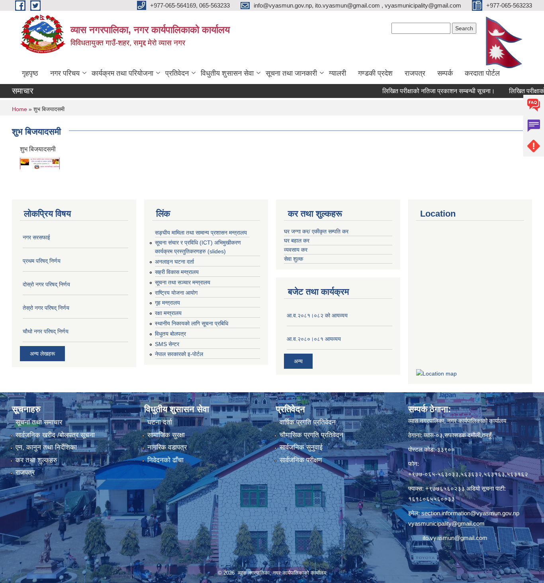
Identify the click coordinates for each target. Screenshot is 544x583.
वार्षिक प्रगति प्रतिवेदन (308, 422)
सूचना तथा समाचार (39, 422)
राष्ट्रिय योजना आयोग (176, 293)
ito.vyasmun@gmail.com (455, 537)
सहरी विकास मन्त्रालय (177, 272)
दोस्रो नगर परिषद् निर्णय (46, 284)
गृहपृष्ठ (30, 73)
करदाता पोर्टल (482, 73)
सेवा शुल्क (293, 259)
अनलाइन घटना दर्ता (174, 261)
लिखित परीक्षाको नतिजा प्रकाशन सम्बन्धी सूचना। (425, 91)
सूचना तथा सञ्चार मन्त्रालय (182, 282)
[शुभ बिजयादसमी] (40, 162)
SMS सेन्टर (167, 344)
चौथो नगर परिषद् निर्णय (45, 331)
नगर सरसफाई (36, 237)
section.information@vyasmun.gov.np (470, 513)
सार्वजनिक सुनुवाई (301, 447)
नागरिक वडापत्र (167, 447)
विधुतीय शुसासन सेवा (227, 73)
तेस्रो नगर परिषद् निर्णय (46, 308)
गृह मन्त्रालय (167, 302)
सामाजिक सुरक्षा (166, 435)
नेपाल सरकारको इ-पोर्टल (179, 354)
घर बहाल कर (296, 240)
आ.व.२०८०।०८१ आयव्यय (314, 339)
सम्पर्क (445, 73)
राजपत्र (415, 73)
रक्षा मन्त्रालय (168, 313)
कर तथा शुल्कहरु (36, 460)
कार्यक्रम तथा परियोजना (122, 73)
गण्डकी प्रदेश (375, 73)
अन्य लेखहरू (42, 353)
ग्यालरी (337, 73)
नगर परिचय (65, 73)
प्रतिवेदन (177, 73)
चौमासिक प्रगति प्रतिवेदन (311, 435)
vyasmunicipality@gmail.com (446, 523)
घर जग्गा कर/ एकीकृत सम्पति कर (316, 231)
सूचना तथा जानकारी (291, 73)
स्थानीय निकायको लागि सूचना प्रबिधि (191, 323)
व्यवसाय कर (295, 250)
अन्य (298, 361)
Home (19, 109)
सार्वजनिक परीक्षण (301, 460)
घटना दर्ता (159, 422)
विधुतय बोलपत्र (170, 334)
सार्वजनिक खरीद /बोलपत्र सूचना (55, 435)
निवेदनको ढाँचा (165, 460)
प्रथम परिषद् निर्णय (42, 261)
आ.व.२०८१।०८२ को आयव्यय (317, 315)
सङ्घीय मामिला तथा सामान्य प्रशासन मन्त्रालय (201, 232)
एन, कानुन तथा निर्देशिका (46, 447)
